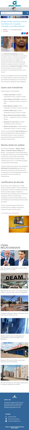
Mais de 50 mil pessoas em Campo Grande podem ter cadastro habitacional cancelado (14, 383)
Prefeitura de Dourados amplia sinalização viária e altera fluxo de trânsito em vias (14, 314)
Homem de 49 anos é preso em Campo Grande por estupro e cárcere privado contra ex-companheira (14, 291)
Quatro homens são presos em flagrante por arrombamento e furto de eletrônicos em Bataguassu (12, 337)
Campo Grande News (14, 213)
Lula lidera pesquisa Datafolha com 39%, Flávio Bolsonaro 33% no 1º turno (14, 268)
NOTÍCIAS (5, 31)
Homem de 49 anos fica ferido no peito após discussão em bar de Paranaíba (13, 361)
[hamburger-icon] (27, 13)
